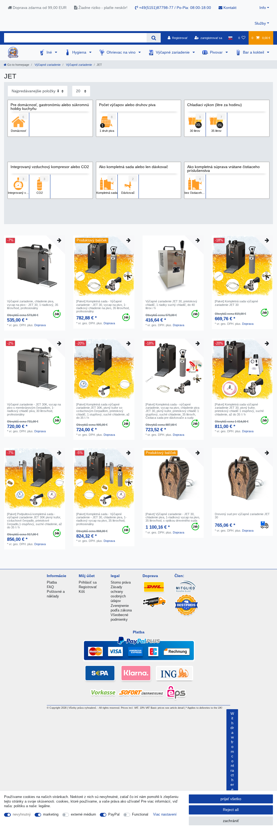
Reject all (231, 809)
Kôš (82, 592)
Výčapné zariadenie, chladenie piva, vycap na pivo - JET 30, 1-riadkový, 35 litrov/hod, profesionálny (32, 305)
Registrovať (88, 587)
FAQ (50, 587)
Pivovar (217, 52)
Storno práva (121, 582)
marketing (50, 814)
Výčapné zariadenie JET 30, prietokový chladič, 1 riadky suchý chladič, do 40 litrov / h (171, 305)
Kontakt (229, 7)
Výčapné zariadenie (173, 52)
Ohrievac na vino (122, 52)
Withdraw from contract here (232, 751)
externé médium (83, 814)
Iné (50, 52)
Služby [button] (260, 23)
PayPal (114, 814)
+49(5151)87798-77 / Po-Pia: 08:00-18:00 (174, 7)
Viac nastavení (165, 814)
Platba (52, 582)
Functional (140, 814)
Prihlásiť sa (88, 582)
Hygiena (79, 52)
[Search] (153, 37)
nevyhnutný (22, 814)
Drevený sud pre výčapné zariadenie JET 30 (242, 515)
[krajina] (230, 38)
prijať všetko (230, 799)
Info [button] (262, 7)
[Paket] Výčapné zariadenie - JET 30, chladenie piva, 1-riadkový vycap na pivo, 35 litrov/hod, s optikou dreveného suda (173, 517)
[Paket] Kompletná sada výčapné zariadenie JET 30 (236, 303)
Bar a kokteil (254, 52)
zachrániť (231, 821)
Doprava (40, 325)
